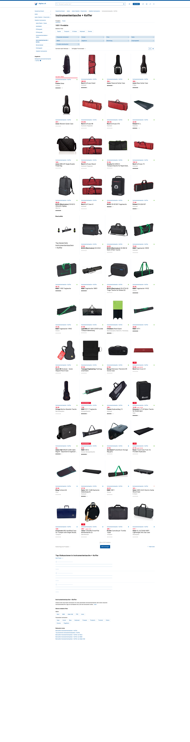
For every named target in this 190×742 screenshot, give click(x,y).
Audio (36, 14)
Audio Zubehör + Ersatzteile (42, 17)
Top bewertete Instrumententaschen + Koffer (68, 611)
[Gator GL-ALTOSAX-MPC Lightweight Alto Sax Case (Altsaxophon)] (143, 519)
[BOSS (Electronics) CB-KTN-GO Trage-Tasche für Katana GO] (118, 277)
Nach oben (152, 546)
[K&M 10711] (143, 317)
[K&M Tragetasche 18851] (92, 277)
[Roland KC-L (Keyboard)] (143, 112)
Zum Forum (58, 558)
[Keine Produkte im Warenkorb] (154, 4)
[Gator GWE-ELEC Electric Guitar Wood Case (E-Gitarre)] (143, 479)
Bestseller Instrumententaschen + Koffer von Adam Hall (70, 618)
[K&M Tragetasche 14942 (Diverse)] (66, 317)
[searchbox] (66, 44)
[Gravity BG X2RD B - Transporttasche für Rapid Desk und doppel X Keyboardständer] (118, 152)
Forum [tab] (63, 21)
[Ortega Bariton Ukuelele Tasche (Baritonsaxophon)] (66, 398)
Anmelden (136, 4)
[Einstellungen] (129, 4)
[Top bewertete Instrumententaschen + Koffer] (67, 232)
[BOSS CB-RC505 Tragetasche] (118, 193)
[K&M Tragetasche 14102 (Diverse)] (143, 277)
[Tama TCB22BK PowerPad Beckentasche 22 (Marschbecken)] (92, 519)
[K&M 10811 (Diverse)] (118, 479)
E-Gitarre (74, 31)
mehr (95, 583)
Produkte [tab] (58, 21)
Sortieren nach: (59, 48)
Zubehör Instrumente (40, 20)
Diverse (90, 31)
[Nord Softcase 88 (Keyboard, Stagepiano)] (92, 112)
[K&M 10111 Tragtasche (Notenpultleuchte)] (92, 398)
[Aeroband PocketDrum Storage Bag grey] (118, 438)
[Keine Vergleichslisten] (146, 4)
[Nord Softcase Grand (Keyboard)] (92, 72)
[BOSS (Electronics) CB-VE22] (92, 235)
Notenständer (39, 45)
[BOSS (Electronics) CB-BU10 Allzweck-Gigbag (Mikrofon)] (66, 193)
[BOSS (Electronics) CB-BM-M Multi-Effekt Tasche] (118, 235)
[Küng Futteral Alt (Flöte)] (66, 479)
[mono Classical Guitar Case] (118, 72)
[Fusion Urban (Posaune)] (66, 72)
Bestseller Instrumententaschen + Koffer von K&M (69, 615)
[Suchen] (57, 4)
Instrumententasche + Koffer (42, 41)
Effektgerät (39, 29)
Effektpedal (39, 32)
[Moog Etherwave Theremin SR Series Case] (118, 357)
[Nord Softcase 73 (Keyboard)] (143, 152)
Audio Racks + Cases (41, 23)
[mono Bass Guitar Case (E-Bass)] (143, 72)
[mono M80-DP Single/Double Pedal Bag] (66, 152)
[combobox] (66, 48)
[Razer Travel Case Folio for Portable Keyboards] (143, 438)
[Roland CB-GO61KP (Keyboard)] (143, 193)
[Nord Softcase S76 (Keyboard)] (118, 112)
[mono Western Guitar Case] (66, 112)
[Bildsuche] (124, 4)
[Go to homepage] (40, 4)
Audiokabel (39, 26)
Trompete (66, 31)
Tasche (59, 31)
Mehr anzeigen (105, 546)
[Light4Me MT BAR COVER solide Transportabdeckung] (92, 317)
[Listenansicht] (153, 48)
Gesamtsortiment (39, 11)
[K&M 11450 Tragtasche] (66, 277)
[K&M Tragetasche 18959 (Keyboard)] (143, 235)
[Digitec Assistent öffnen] (143, 4)
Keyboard (82, 31)
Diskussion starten (148, 556)
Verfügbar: (74, 48)
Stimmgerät (39, 48)
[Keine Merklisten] (150, 4)
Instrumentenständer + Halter (42, 36)
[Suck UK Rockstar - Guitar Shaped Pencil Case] (66, 357)
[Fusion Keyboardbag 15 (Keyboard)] (118, 398)
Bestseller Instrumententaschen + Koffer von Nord (69, 613)
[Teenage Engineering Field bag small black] (92, 357)
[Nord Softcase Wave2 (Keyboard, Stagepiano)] (92, 152)
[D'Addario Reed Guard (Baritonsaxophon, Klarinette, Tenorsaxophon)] (118, 317)
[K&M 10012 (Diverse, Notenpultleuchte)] (92, 438)
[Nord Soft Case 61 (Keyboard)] (92, 193)
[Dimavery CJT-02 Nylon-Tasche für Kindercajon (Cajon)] (143, 398)
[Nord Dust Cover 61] (143, 357)
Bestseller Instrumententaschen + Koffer (66, 609)
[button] (77, 79)
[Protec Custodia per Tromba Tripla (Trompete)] (118, 519)
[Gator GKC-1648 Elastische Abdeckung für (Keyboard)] (92, 479)
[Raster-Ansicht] (150, 48)
